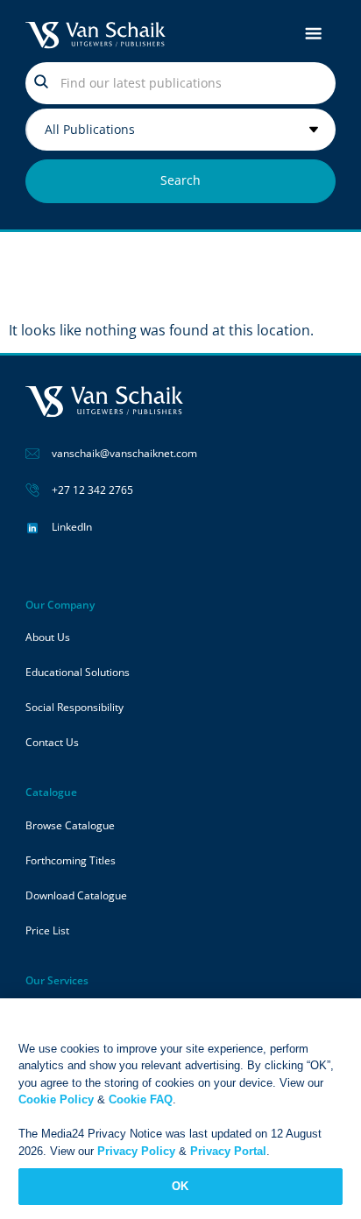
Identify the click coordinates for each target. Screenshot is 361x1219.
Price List (47, 930)
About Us (47, 637)
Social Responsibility (74, 707)
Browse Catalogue (70, 825)
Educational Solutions (77, 672)
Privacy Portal (228, 1151)
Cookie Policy (56, 1099)
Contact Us (52, 742)
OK (180, 1186)
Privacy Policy (136, 1151)
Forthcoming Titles (70, 860)
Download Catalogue (76, 895)
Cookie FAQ (141, 1099)
